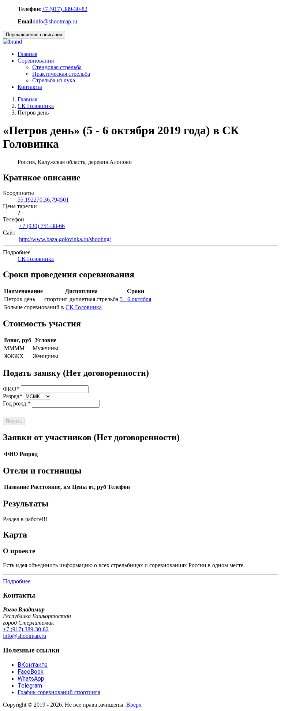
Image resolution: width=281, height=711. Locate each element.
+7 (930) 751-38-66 (42, 226)
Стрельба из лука (53, 80)
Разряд (12, 396)
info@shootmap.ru (55, 21)
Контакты (30, 87)
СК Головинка (36, 106)
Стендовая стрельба (57, 67)
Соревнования (36, 60)
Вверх (134, 704)
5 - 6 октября (135, 299)
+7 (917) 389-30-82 (64, 9)
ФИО (11, 389)
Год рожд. (16, 403)
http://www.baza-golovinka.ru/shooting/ (65, 239)
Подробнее (16, 581)
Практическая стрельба (61, 74)
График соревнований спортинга (59, 692)
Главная (27, 54)
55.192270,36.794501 (43, 200)
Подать (14, 421)
